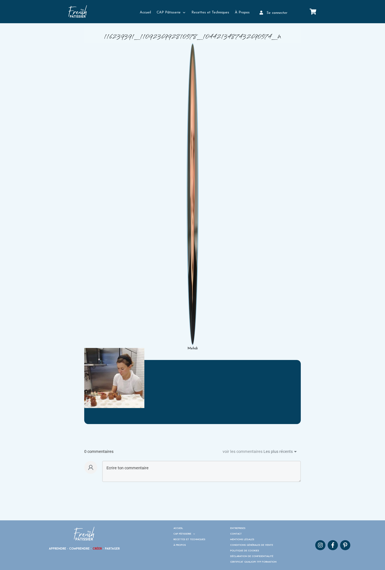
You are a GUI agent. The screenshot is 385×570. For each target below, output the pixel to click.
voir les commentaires (242, 451)
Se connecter (276, 13)
